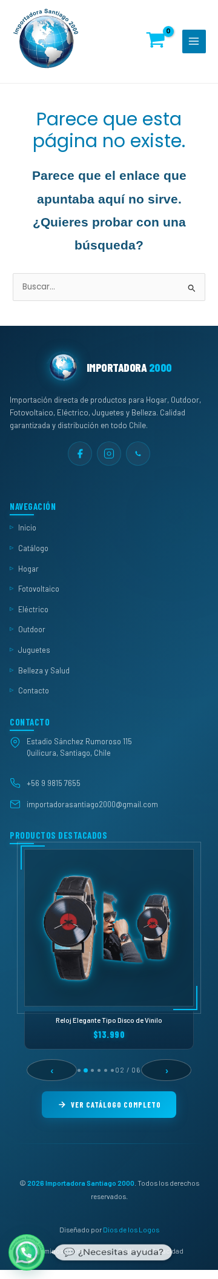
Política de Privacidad (150, 1251)
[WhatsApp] (138, 453)
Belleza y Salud (44, 670)
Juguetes (34, 650)
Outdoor (31, 630)
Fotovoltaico (38, 588)
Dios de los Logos (131, 1230)
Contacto (33, 691)
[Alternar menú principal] (194, 41)
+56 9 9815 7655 (54, 783)
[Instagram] (109, 453)
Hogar (28, 568)
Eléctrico (33, 609)
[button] (26, 1252)
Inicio (27, 528)
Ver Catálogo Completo (116, 1104)
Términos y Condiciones (71, 1251)
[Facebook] (80, 453)
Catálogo (33, 548)
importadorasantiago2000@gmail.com (92, 804)
